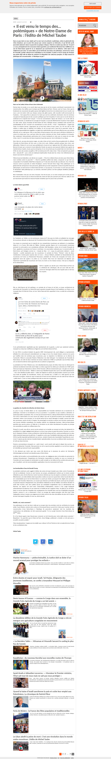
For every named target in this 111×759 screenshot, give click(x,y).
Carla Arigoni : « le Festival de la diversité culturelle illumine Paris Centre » (88, 354)
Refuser (92, 3)
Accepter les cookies (93, 7)
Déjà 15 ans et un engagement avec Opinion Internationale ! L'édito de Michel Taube (87, 113)
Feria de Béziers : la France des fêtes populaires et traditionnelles (41, 711)
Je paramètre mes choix (92, 10)
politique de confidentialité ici (52, 7)
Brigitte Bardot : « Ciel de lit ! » (88, 463)
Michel (24, 550)
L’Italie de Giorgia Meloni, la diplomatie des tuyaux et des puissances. (87, 516)
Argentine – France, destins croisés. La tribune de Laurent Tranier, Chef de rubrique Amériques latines (87, 409)
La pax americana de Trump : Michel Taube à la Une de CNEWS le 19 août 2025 (87, 490)
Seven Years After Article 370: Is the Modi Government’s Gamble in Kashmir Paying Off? (87, 274)
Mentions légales (53, 757)
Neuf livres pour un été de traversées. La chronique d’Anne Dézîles (87, 140)
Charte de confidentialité (65, 757)
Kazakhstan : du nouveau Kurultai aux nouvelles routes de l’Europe (42, 658)
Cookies (72, 757)
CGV (58, 757)
